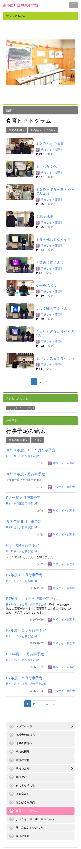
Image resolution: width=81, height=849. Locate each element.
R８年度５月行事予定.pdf (22, 527)
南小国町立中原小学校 (20, 4)
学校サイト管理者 (51, 149)
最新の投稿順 (17, 440)
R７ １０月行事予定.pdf (22, 636)
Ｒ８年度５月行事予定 (23, 521)
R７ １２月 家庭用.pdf (22, 581)
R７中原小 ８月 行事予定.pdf (26, 683)
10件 (50, 130)
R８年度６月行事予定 (23, 497)
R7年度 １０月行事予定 (26, 629)
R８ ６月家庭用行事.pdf (22, 503)
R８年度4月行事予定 (22, 544)
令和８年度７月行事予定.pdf (23, 480)
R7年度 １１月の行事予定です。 (33, 598)
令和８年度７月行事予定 (25, 473)
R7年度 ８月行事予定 (24, 677)
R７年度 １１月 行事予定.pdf (26, 604)
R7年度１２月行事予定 (24, 574)
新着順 (35, 130)
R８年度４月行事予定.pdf (22, 551)
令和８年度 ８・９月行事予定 (31, 449)
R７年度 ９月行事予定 (25, 653)
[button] (11, 62)
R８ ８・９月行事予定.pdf (23, 456)
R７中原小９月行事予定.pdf (23, 660)
